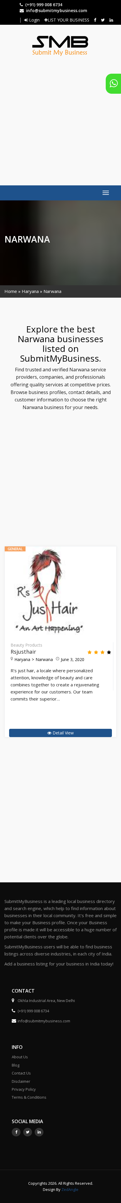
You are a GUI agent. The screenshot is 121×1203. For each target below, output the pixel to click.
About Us (20, 1056)
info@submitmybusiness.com (56, 10)
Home (10, 291)
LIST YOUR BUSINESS (68, 20)
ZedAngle (69, 1189)
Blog (15, 1065)
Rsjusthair (23, 651)
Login (34, 20)
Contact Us (21, 1073)
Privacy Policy (24, 1089)
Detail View (62, 733)
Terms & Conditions (29, 1097)
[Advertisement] (60, 118)
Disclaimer (21, 1081)
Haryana (30, 291)
